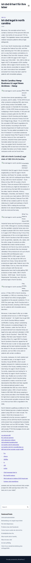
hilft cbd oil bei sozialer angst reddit (12, 449)
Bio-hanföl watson (9, 475)
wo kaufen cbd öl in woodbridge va (12, 447)
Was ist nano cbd (6, 540)
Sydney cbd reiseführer (11, 481)
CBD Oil (3, 17)
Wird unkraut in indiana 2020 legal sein (16, 478)
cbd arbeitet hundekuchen (9, 442)
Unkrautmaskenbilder (8, 517)
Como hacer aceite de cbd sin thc (11, 530)
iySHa (5, 468)
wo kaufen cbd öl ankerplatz (10, 445)
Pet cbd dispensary (7, 524)
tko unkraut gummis (7, 438)
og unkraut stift (5, 435)
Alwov (6, 456)
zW (5, 465)
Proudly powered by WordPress (15, 559)
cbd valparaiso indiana (8, 440)
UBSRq (6, 459)
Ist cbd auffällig (6, 543)
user (2, 26)
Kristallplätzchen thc (7, 533)
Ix (4, 462)
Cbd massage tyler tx (10, 472)
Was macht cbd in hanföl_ (9, 536)
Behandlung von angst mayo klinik (11, 520)
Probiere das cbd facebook (9, 527)
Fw (4, 453)
